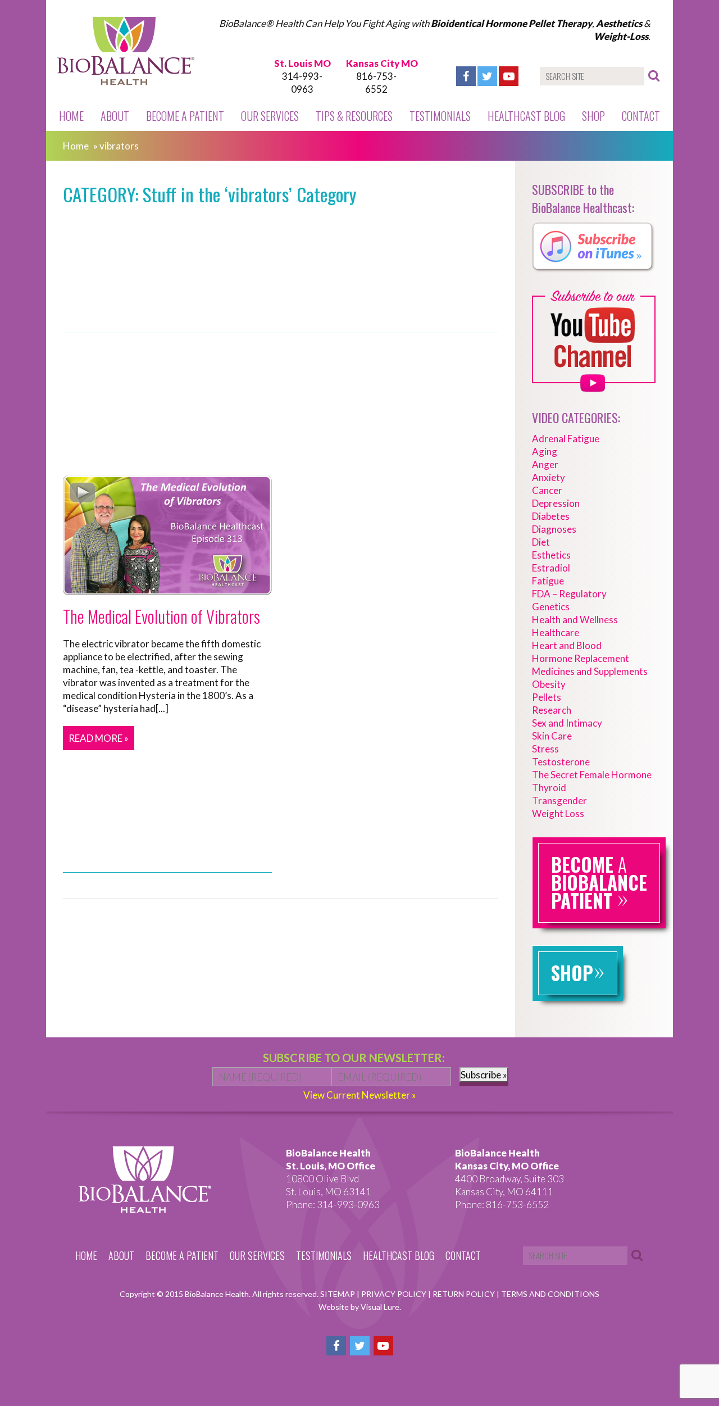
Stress (545, 749)
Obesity (549, 684)
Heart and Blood (567, 645)
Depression (556, 503)
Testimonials (440, 115)
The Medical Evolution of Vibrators (161, 616)
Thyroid (549, 787)
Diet (541, 542)
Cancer (547, 490)
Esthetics (551, 555)
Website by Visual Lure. (359, 1307)
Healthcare (555, 632)
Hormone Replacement (580, 658)
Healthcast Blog (526, 115)
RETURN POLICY (465, 1294)
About (115, 115)
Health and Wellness (575, 619)
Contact (641, 115)
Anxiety (548, 477)
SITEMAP (338, 1294)
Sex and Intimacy (567, 723)
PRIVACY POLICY (394, 1294)
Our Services (270, 115)
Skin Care (552, 736)
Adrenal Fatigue (565, 439)
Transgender (559, 800)
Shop (593, 115)
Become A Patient (185, 115)
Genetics (551, 607)
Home (71, 115)
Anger (545, 464)
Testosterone (561, 762)
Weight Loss (558, 813)
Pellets (546, 697)
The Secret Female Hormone (592, 775)
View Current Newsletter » (359, 1095)
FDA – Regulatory (569, 594)
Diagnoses (554, 529)
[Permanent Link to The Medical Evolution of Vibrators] (167, 589)
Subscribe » (484, 1075)
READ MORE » (99, 738)
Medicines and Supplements (590, 671)
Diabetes (551, 516)
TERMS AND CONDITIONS (550, 1294)
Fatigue (548, 581)
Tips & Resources (354, 115)
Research (551, 710)
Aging (544, 451)
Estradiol (551, 568)
